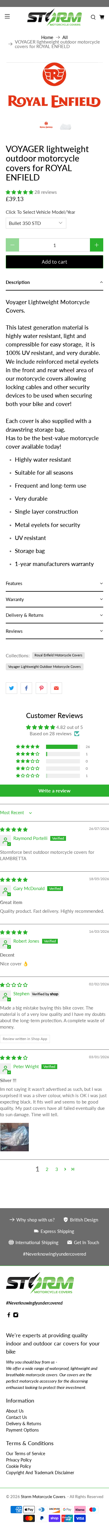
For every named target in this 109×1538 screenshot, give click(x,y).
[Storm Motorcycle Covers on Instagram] (15, 1316)
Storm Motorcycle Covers (43, 1496)
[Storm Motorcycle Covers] (54, 17)
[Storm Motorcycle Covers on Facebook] (9, 1316)
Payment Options (22, 1429)
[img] (14, 829)
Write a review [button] (54, 790)
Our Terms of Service (25, 1453)
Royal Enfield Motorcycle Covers (58, 655)
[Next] (93, 88)
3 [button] (56, 1169)
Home (47, 37)
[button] (19, 192)
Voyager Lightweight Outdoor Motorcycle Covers (44, 666)
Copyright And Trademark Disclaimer (40, 1472)
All (65, 37)
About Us (15, 1410)
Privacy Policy (18, 1459)
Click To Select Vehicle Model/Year (40, 212)
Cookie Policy (18, 1466)
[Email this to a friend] (56, 688)
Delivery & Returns (23, 1423)
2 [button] (47, 1169)
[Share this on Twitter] (11, 688)
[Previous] (15, 88)
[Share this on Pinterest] (41, 688)
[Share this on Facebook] (26, 688)
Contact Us (16, 1417)
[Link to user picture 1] (14, 1137)
